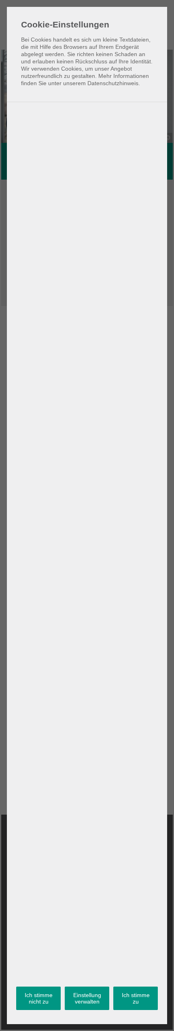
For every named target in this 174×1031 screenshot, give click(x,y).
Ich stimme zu (136, 998)
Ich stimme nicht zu (39, 998)
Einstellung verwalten (87, 998)
